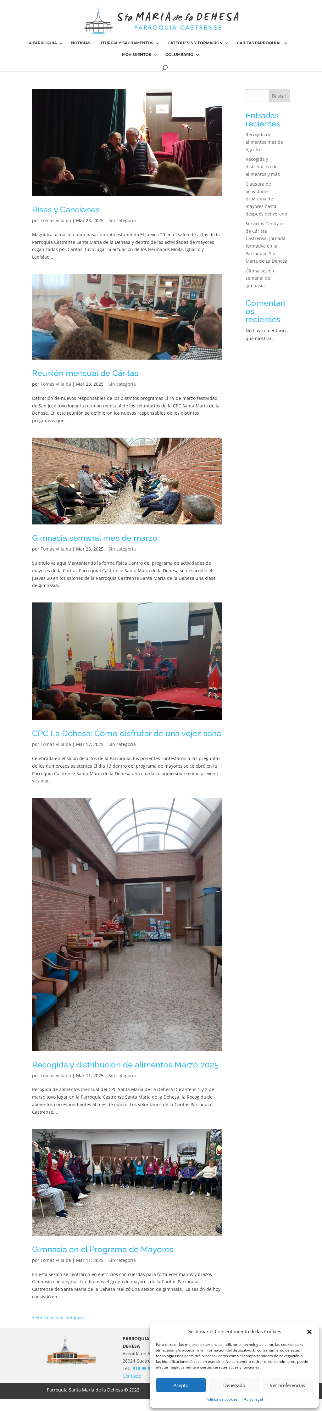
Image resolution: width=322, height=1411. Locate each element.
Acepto (181, 1385)
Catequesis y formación (195, 43)
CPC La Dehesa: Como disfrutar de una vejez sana (126, 733)
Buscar (279, 96)
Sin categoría (122, 220)
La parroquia (41, 43)
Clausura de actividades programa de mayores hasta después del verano (266, 199)
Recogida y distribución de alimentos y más (263, 166)
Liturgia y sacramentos (125, 43)
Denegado (234, 1385)
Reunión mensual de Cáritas (85, 373)
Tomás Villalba (56, 220)
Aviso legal (253, 1399)
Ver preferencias (287, 1385)
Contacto (132, 1376)
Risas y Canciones (66, 209)
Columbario (179, 55)
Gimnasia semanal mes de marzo (95, 538)
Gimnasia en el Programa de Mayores (103, 1249)
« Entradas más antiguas (58, 1317)
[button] (309, 1332)
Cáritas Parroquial (259, 43)
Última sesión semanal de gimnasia (260, 278)
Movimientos (136, 55)
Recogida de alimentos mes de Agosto (264, 142)
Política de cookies (222, 1399)
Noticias (81, 43)
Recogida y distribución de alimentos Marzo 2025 (125, 1064)
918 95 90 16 (146, 1368)
